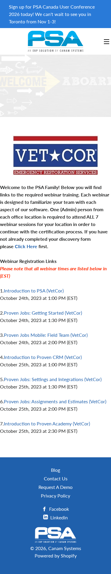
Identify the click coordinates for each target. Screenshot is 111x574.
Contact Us (55, 478)
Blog (55, 470)
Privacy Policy (55, 495)
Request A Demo (55, 487)
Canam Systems (64, 548)
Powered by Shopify (56, 555)
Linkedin (58, 517)
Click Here (26, 246)
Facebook (58, 509)
